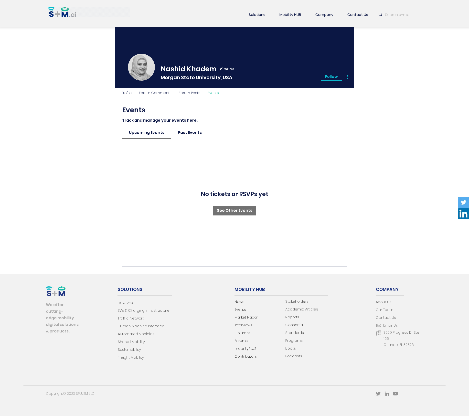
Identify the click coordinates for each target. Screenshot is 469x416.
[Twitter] (463, 202)
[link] (146, 132)
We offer (55, 305)
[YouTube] (395, 394)
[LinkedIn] (463, 213)
